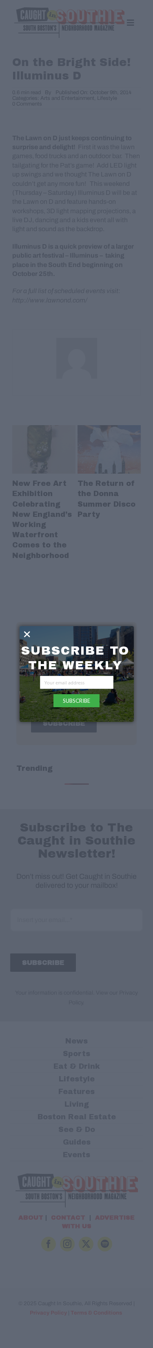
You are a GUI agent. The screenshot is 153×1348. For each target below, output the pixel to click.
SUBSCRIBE (76, 700)
